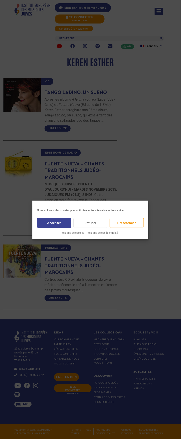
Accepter (54, 223)
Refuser (90, 223)
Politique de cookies (72, 232)
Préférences (126, 223)
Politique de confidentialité (102, 232)
